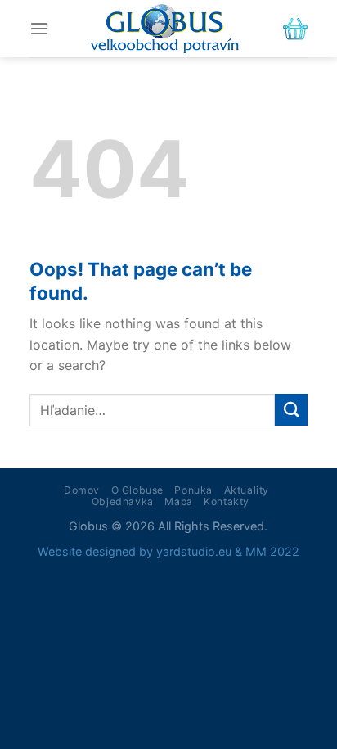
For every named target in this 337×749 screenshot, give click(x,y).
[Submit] (291, 410)
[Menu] (39, 28)
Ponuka (193, 490)
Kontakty (226, 501)
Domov (82, 490)
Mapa (178, 501)
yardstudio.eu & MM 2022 (227, 551)
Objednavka (123, 501)
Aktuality (247, 490)
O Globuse (137, 490)
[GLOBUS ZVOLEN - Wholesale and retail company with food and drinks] (164, 28)
